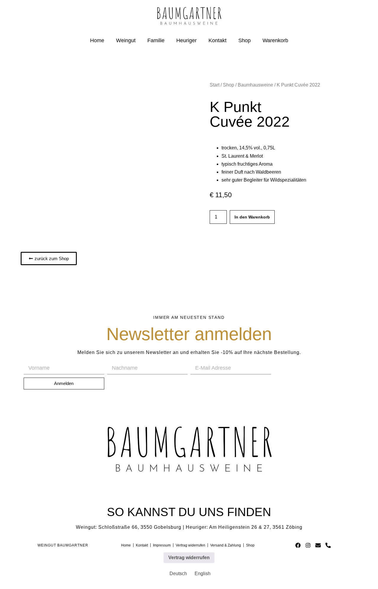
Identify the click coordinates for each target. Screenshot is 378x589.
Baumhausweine (255, 84)
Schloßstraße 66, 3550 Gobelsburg (139, 527)
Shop (244, 40)
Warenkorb (275, 40)
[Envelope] (318, 545)
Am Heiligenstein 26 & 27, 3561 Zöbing (255, 527)
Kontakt (217, 40)
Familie (155, 40)
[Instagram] (308, 545)
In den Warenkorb (252, 217)
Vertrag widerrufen (189, 557)
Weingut (126, 40)
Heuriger (186, 40)
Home (97, 40)
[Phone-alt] (328, 545)
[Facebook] (298, 545)
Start (214, 84)
